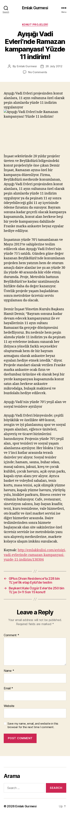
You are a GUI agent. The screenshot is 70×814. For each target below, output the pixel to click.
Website (9, 706)
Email (8, 688)
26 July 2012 (54, 66)
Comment (11, 635)
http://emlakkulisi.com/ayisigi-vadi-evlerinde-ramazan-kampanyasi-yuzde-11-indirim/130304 (35, 555)
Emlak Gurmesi (35, 8)
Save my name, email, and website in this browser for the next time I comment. (32, 725)
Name (9, 670)
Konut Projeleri (35, 24)
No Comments (37, 72)
